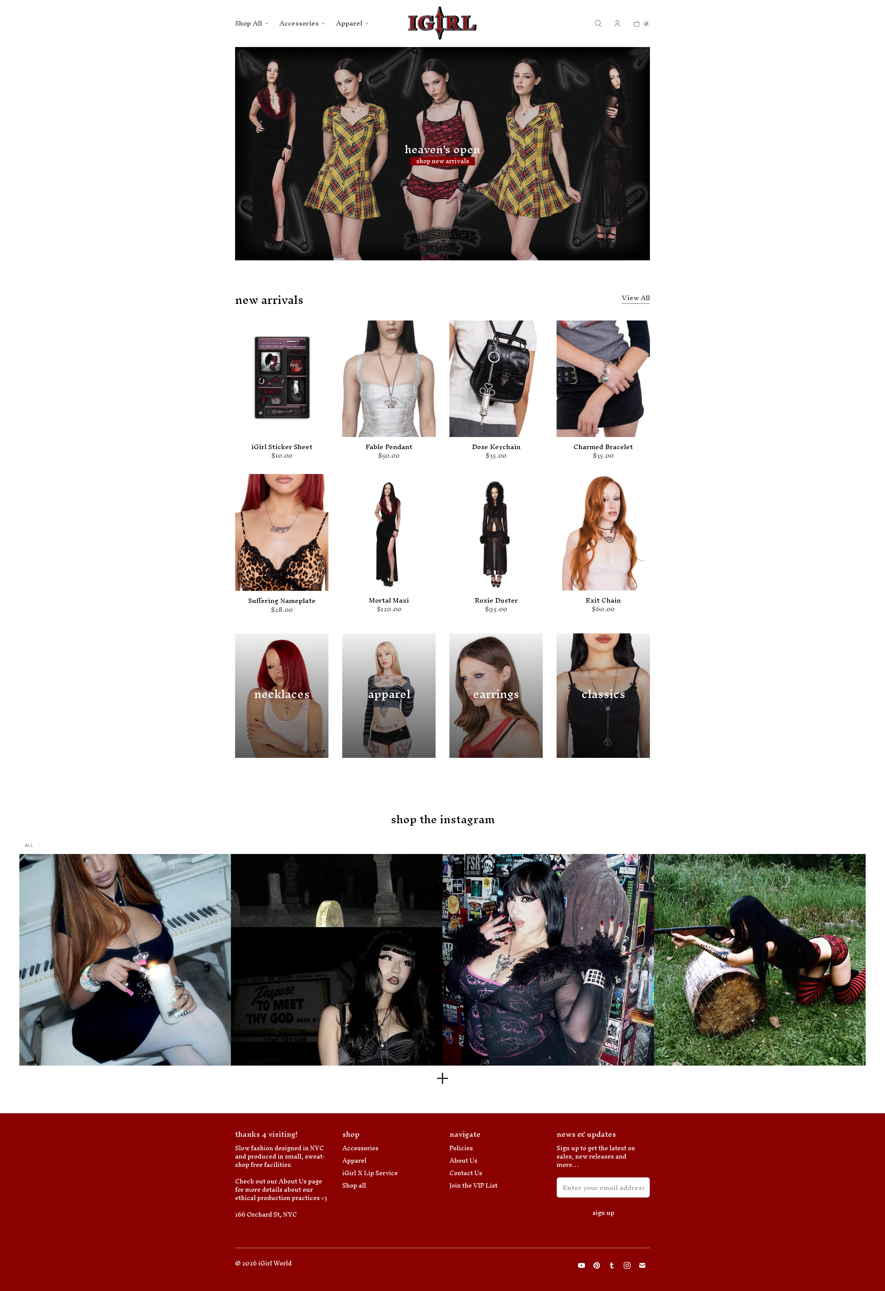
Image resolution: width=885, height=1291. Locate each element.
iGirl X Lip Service (370, 1173)
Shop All (248, 23)
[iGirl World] (442, 23)
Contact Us (465, 1173)
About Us (463, 1160)
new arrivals (269, 300)
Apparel (349, 23)
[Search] (598, 23)
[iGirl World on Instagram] (627, 1265)
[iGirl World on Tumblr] (612, 1265)
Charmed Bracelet (603, 447)
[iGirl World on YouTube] (581, 1265)
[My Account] (617, 23)
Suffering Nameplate (282, 600)
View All (636, 299)
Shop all (354, 1185)
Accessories (299, 23)
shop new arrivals (442, 161)
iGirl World (275, 1263)
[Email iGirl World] (642, 1265)
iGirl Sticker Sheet (282, 447)
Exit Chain (603, 600)
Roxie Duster (496, 600)
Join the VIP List (473, 1185)
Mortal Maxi (389, 600)
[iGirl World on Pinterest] (596, 1265)
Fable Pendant (388, 447)
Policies (461, 1148)
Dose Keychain (496, 447)
